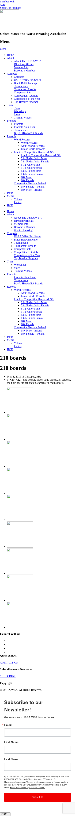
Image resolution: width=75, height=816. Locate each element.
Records (11, 136)
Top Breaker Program (26, 101)
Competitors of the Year (27, 98)
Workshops (20, 111)
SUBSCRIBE (8, 676)
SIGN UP (37, 797)
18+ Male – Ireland (31, 189)
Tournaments (21, 86)
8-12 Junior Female (31, 167)
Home (10, 54)
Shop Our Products (10, 7)
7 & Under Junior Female (35, 161)
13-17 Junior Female (32, 174)
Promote (11, 120)
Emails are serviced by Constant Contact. (27, 787)
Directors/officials (23, 64)
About (10, 57)
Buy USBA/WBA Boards (28, 133)
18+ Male (26, 177)
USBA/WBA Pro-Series (27, 79)
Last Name (11, 759)
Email (8, 725)
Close (3, 48)
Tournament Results (25, 89)
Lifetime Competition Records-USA (34, 152)
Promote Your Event (25, 126)
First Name (11, 742)
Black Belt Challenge (26, 83)
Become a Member (24, 70)
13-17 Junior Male (31, 170)
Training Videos (23, 117)
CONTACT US (9, 662)
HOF (10, 205)
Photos (17, 202)
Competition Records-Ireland (30, 183)
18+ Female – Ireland (32, 186)
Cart (2, 4)
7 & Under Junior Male (34, 158)
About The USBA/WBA (28, 61)
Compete (12, 73)
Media (10, 196)
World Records (22, 139)
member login (7, 1)
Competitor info (22, 92)
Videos (18, 199)
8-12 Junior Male (30, 164)
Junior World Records (33, 148)
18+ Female (27, 180)
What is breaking (23, 230)
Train (10, 105)
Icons (10, 192)
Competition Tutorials (26, 95)
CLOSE (5, 814)
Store (17, 114)
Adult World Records (32, 145)
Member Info (21, 67)
